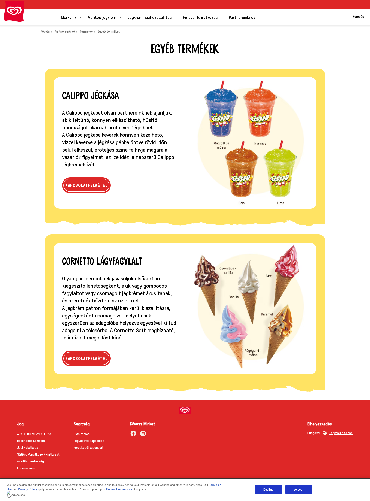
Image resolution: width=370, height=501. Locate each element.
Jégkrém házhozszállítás (149, 17)
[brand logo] (185, 410)
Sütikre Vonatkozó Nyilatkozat (38, 454)
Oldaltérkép (82, 433)
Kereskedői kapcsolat (88, 447)
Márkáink (68, 17)
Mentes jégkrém (102, 17)
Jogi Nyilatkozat (28, 447)
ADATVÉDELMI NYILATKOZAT (35, 433)
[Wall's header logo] (14, 11)
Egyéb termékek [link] (109, 31)
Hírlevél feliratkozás (200, 17)
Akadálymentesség (30, 461)
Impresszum (26, 468)
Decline (268, 489)
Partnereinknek (242, 17)
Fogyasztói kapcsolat (89, 440)
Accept (298, 489)
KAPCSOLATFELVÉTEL (88, 185)
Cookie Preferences (119, 489)
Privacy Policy (27, 489)
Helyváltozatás (341, 433)
